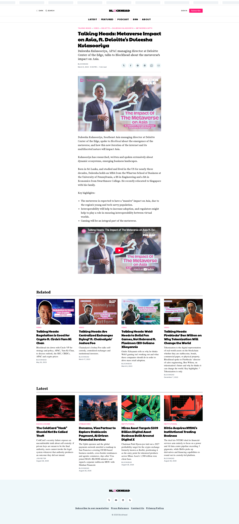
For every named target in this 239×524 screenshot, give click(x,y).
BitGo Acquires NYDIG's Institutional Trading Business (180, 432)
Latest (92, 19)
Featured (107, 19)
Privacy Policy (155, 508)
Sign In (184, 11)
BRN (135, 19)
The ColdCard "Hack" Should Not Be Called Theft (52, 432)
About (146, 19)
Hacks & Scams (43, 424)
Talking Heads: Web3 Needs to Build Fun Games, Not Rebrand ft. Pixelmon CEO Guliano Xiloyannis (138, 339)
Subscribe (196, 11)
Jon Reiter (41, 458)
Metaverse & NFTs (144, 28)
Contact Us (137, 508)
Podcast (123, 19)
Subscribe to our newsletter (92, 508)
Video (96, 28)
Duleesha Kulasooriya (123, 28)
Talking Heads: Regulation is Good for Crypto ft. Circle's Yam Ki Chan (53, 337)
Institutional (128, 424)
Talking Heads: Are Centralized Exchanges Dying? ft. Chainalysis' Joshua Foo (96, 337)
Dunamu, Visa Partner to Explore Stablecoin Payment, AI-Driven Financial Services (97, 433)
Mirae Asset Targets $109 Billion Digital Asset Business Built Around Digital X (139, 433)
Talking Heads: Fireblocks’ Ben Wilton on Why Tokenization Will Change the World (183, 337)
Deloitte (105, 28)
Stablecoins (85, 424)
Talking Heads (84, 28)
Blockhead (83, 64)
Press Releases (120, 508)
